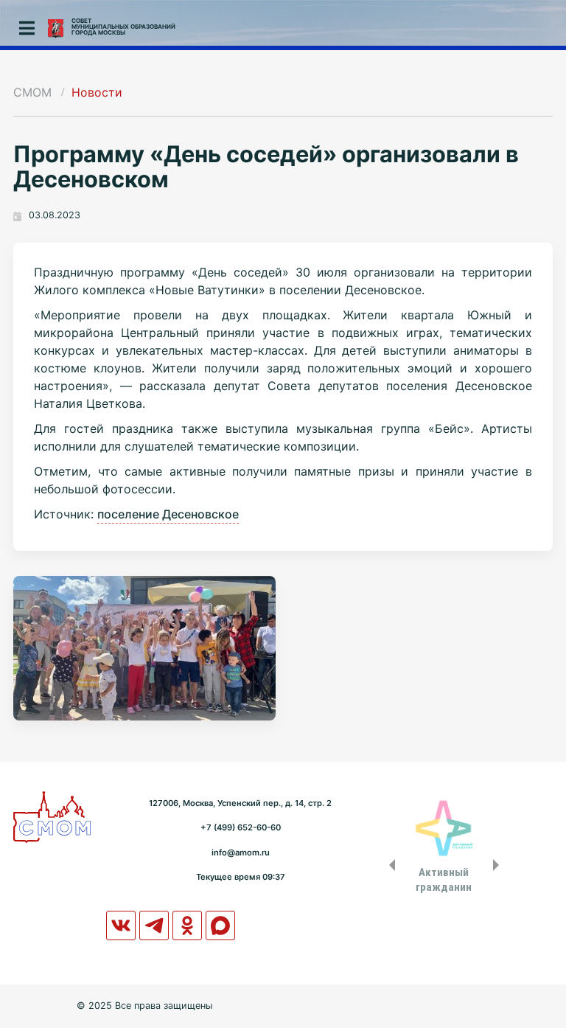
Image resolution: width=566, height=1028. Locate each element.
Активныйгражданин (444, 880)
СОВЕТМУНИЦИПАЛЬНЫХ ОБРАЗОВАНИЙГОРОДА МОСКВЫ (123, 26)
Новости (96, 92)
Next (499, 865)
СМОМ (32, 92)
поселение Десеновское (168, 514)
